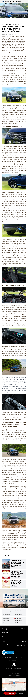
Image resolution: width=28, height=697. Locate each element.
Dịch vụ (24, 641)
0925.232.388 (18, 597)
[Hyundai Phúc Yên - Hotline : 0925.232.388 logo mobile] (3, 1)
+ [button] (3, 680)
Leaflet (14, 690)
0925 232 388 (18, 614)
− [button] (3, 682)
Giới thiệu (23, 629)
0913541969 (18, 611)
